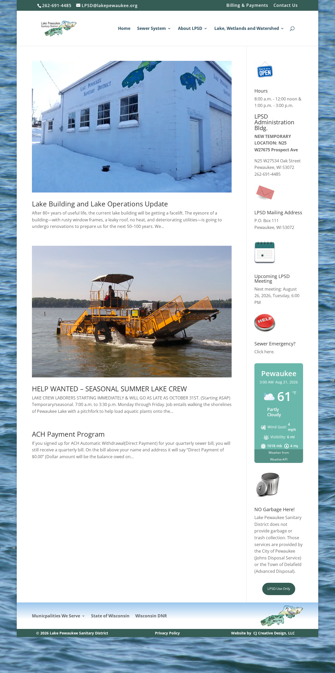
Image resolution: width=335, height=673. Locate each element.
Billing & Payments (247, 5)
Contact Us (285, 5)
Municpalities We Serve (56, 616)
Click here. (264, 352)
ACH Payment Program (68, 434)
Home (124, 28)
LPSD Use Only (278, 588)
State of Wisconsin (110, 616)
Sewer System (151, 28)
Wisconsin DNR (151, 616)
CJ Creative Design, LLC (274, 633)
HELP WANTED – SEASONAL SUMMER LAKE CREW (109, 388)
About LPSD (190, 28)
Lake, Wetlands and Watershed (246, 28)
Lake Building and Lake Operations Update (100, 204)
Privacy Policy (167, 633)
